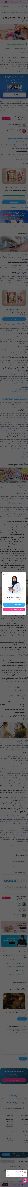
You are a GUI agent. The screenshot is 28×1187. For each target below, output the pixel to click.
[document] (14, 593)
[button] (4, 574)
